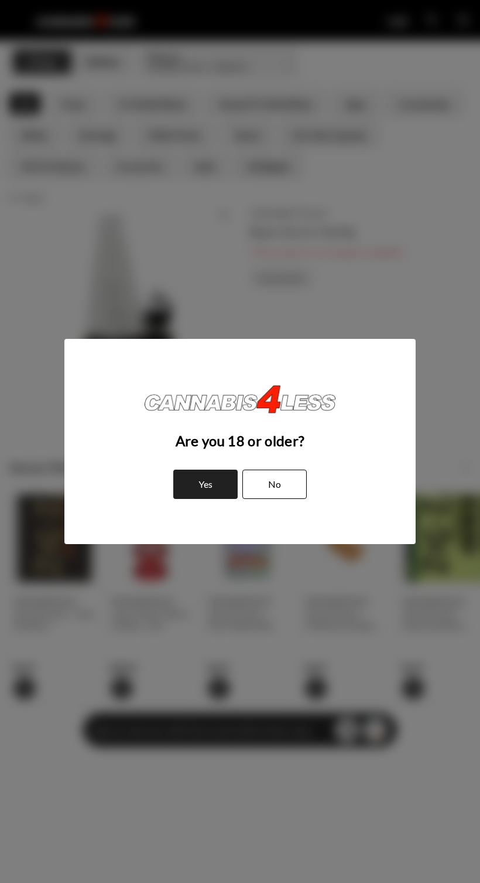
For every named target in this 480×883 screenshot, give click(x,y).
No (274, 484)
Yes (205, 484)
